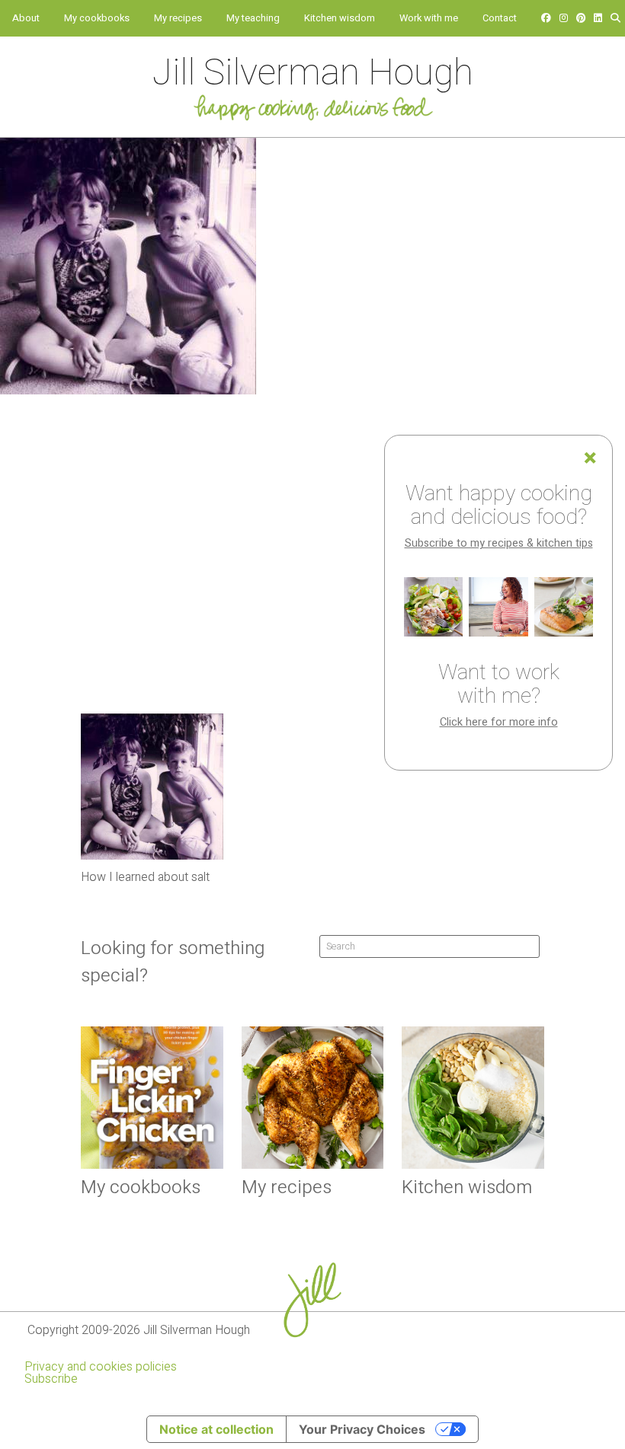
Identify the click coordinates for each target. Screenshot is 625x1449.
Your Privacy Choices (362, 1429)
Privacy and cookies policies (100, 1367)
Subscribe (51, 1379)
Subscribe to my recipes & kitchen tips (499, 543)
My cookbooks (97, 18)
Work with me (428, 18)
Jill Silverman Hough (312, 73)
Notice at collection (216, 1429)
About (26, 18)
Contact (499, 18)
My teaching (253, 18)
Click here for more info (499, 722)
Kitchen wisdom (339, 18)
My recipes (178, 18)
